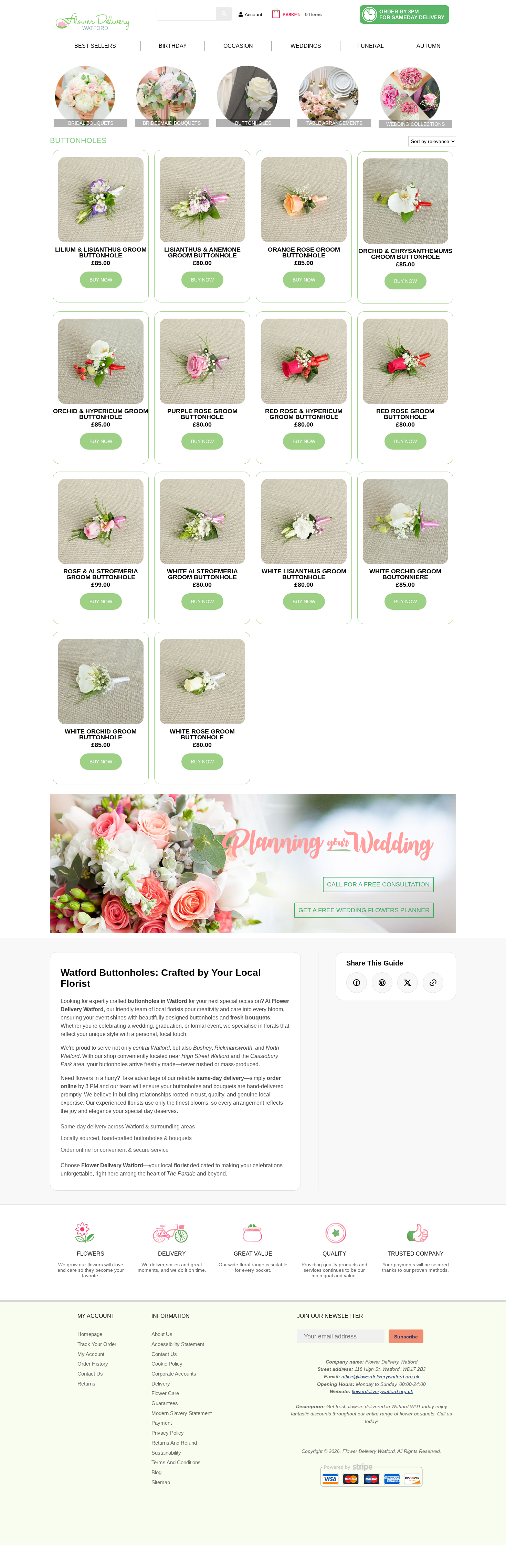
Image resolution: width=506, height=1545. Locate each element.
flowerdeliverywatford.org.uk (382, 1391)
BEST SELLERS (95, 46)
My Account (90, 1354)
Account (253, 14)
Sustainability (166, 1453)
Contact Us (90, 1374)
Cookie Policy (166, 1364)
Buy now (100, 280)
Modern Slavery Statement (181, 1413)
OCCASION (238, 46)
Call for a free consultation (378, 884)
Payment (161, 1423)
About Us (161, 1334)
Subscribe (406, 1336)
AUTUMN (429, 46)
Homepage (89, 1334)
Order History (92, 1364)
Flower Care (165, 1393)
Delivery (160, 1384)
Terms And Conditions (176, 1462)
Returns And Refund (174, 1443)
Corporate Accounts (173, 1374)
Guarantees (164, 1403)
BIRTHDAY (173, 46)
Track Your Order (96, 1344)
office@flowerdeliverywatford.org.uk (380, 1376)
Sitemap (160, 1482)
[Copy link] (433, 982)
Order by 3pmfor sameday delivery (411, 14)
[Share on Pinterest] (382, 982)
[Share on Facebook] (356, 982)
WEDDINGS (306, 46)
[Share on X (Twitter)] (407, 982)
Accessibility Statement (177, 1344)
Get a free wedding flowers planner (364, 910)
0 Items (313, 14)
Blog (156, 1472)
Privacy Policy (167, 1433)
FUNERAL (370, 46)
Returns (86, 1384)
